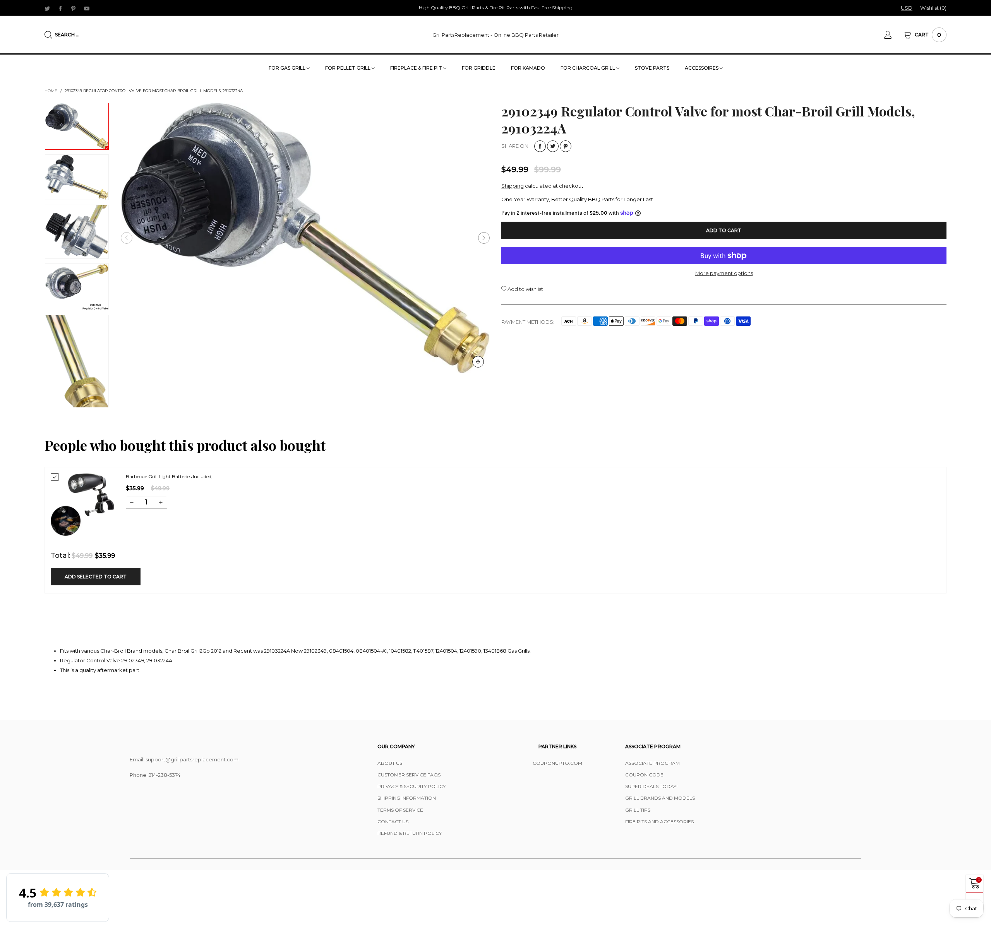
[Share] (540, 146)
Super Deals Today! (651, 786)
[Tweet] (553, 146)
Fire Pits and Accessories (659, 821)
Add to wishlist (524, 289)
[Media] (478, 362)
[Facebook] (60, 8)
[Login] (894, 34)
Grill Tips (637, 810)
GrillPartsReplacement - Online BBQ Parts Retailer (495, 35)
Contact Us (392, 821)
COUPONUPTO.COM (557, 763)
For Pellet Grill (348, 68)
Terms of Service (400, 810)
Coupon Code (644, 775)
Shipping (512, 186)
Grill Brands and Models (660, 798)
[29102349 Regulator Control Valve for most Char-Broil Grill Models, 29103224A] (305, 238)
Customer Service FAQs (409, 775)
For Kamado (528, 68)
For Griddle (479, 68)
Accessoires (702, 68)
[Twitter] (47, 8)
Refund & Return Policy (409, 833)
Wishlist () (933, 8)
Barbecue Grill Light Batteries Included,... (171, 476)
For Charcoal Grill (588, 68)
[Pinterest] (73, 8)
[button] (126, 238)
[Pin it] (565, 146)
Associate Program (652, 763)
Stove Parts (652, 68)
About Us (389, 763)
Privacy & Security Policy (411, 786)
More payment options (724, 273)
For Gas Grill (288, 68)
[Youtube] (86, 8)
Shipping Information (406, 798)
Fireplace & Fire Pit (416, 68)
